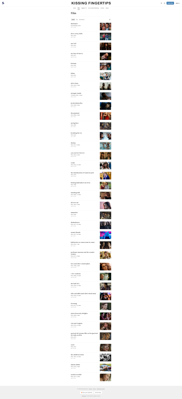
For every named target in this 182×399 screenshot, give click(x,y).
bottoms (73, 63)
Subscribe (170, 3)
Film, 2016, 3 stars (75, 366)
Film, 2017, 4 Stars (75, 145)
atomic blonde (75, 232)
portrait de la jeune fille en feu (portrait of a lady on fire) (84, 334)
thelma (73, 143)
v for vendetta (76, 274)
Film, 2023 (73, 65)
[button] (74, 8)
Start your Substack (87, 392)
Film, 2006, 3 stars (75, 315)
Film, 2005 (73, 125)
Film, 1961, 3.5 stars (76, 356)
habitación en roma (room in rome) (82, 242)
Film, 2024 (73, 35)
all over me (74, 202)
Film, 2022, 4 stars (75, 155)
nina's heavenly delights (79, 313)
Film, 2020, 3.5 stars (76, 285)
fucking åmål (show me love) (80, 183)
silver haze (74, 83)
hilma (73, 73)
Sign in (177, 3)
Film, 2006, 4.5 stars (76, 275)
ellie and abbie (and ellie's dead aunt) (83, 293)
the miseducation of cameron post (82, 173)
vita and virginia (76, 323)
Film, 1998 (73, 184)
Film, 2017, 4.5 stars (76, 234)
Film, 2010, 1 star (75, 244)
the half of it (75, 283)
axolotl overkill (76, 374)
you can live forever (78, 153)
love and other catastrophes (80, 264)
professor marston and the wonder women (82, 253)
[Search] (161, 3)
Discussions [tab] (81, 19)
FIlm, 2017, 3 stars (75, 376)
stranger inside (76, 93)
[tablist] (78, 19)
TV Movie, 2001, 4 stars (76, 95)
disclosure (74, 23)
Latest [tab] (73, 19)
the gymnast (75, 113)
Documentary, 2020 (76, 25)
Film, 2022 (73, 45)
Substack (84, 396)
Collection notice (101, 389)
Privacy (90, 389)
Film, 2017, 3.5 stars (76, 224)
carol (72, 345)
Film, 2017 (73, 55)
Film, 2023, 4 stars (75, 85)
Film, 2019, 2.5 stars (76, 325)
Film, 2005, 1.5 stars (76, 194)
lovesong (74, 303)
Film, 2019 (73, 337)
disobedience (75, 222)
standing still (75, 192)
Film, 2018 (73, 174)
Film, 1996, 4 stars (75, 265)
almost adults (75, 364)
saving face (74, 123)
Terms (94, 389)
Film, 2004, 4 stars (75, 105)
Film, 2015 (73, 346)
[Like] (72, 29)
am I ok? (73, 43)
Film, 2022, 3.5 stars (76, 164)
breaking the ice (76, 133)
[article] (91, 26)
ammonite (74, 212)
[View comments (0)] (80, 29)
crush (73, 163)
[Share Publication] (164, 3)
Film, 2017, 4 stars (75, 256)
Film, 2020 (73, 214)
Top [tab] (77, 19)
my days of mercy (77, 53)
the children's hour (77, 355)
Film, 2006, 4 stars (75, 115)
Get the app (98, 392)
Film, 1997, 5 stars (75, 204)
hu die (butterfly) (76, 103)
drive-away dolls (76, 33)
